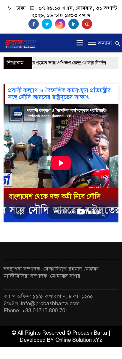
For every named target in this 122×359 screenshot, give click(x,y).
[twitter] (48, 24)
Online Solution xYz (78, 340)
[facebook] (35, 24)
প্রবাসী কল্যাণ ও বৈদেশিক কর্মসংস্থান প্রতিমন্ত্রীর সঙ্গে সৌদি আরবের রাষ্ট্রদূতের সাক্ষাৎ (59, 94)
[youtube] (88, 24)
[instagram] (61, 24)
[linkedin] (75, 24)
